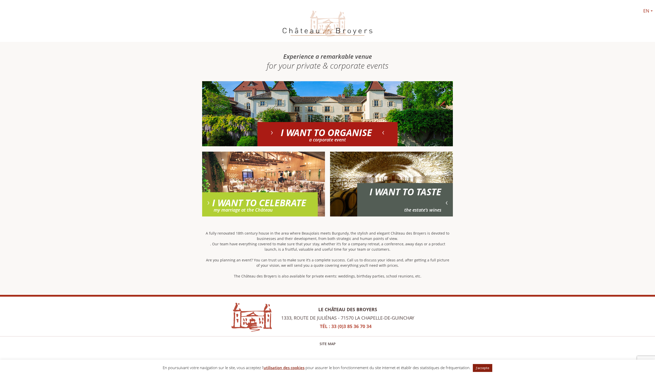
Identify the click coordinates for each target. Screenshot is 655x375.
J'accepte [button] (482, 368)
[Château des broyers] (327, 25)
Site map (328, 343)
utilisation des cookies (284, 367)
